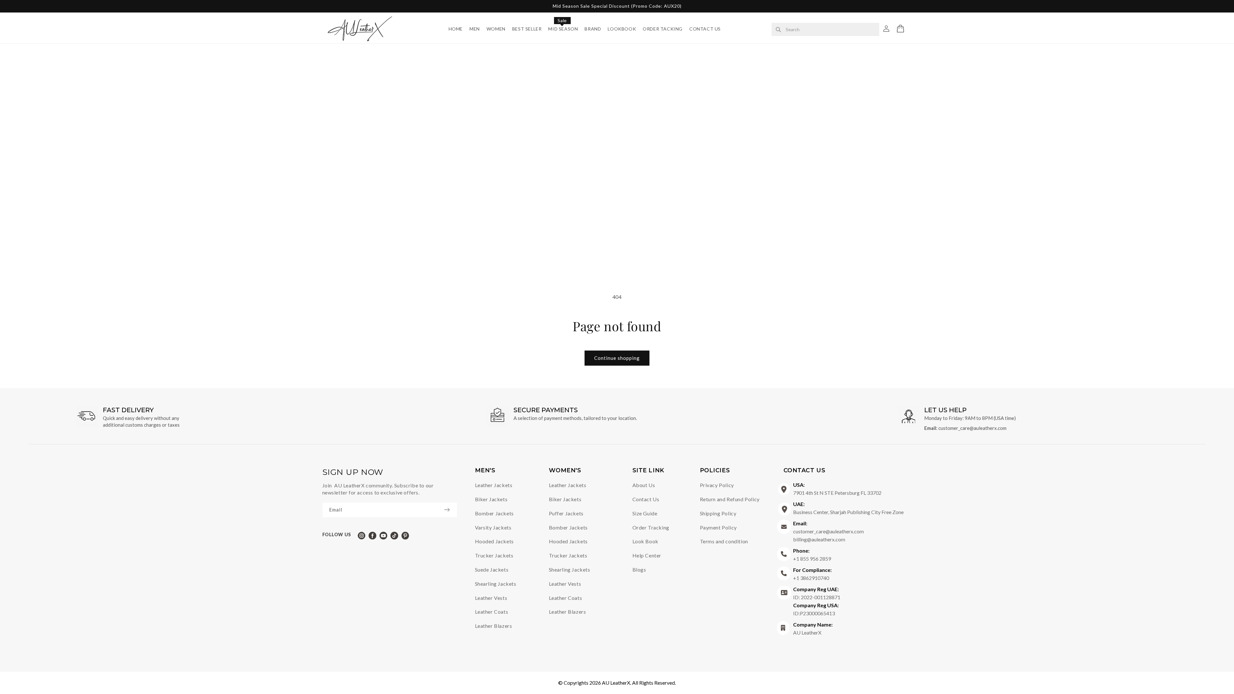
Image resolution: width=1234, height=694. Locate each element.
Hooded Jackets (494, 541)
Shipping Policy (718, 513)
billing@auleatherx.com (819, 539)
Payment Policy (718, 527)
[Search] (778, 30)
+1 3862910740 (812, 574)
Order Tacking (663, 28)
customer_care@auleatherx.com (972, 428)
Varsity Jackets (493, 527)
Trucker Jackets (494, 555)
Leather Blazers (493, 626)
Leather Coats (491, 612)
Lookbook (622, 28)
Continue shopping (617, 358)
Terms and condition (724, 541)
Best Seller (527, 28)
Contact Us (705, 28)
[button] (900, 29)
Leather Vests (491, 598)
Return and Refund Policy (730, 499)
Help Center (647, 555)
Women (496, 28)
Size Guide (644, 513)
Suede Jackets (492, 569)
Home (456, 28)
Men (474, 28)
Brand (593, 28)
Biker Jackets (491, 499)
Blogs (639, 569)
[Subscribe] (450, 510)
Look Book (645, 541)
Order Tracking (650, 527)
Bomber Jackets (494, 513)
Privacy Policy (717, 485)
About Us (643, 485)
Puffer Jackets (566, 513)
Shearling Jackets (495, 584)
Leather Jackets (494, 485)
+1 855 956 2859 (812, 554)
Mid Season (563, 28)
